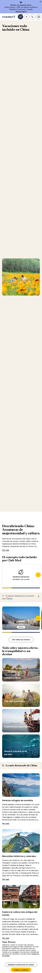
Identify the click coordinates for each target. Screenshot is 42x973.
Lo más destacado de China (19, 765)
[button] (21, 669)
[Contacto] (32, 16)
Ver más (5, 550)
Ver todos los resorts (21, 640)
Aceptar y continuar (21, 970)
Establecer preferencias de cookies (21, 965)
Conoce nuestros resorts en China (18, 597)
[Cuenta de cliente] (26, 16)
